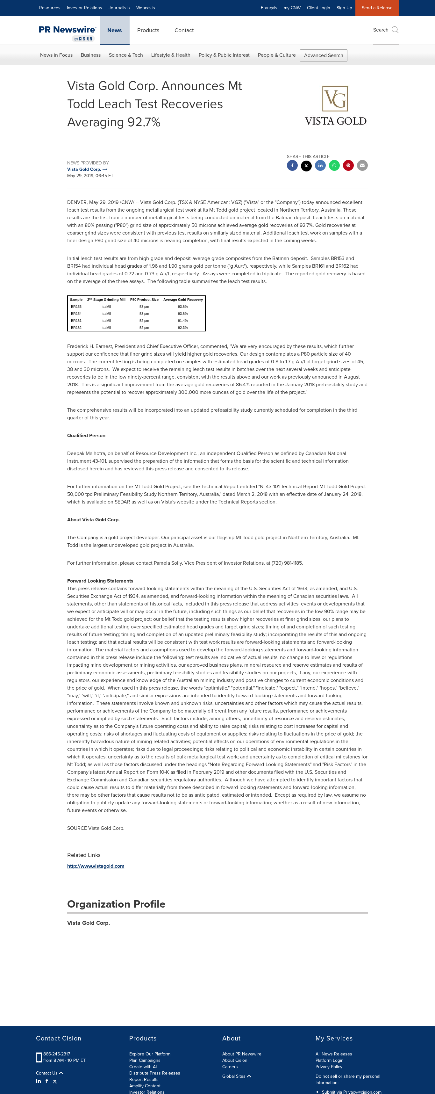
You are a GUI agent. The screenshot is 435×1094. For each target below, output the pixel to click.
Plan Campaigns (144, 1060)
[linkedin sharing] (320, 166)
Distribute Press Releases (154, 1073)
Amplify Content (144, 1086)
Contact (184, 30)
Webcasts (145, 7)
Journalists (119, 7)
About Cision (234, 1060)
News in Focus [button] (56, 55)
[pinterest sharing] (348, 166)
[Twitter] (55, 1081)
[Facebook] (47, 1081)
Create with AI (143, 1066)
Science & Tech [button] (126, 55)
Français (269, 7)
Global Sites (234, 1076)
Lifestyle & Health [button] (170, 55)
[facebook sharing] (292, 166)
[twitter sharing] (306, 167)
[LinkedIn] (39, 1081)
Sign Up (344, 7)
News (114, 30)
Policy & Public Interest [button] (224, 55)
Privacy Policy (329, 1066)
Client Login (318, 7)
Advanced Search (323, 55)
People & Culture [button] (277, 55)
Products (148, 30)
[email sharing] (362, 166)
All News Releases (334, 1054)
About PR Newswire (241, 1054)
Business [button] (91, 55)
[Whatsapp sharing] (334, 166)
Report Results (144, 1079)
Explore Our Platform (149, 1054)
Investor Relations (84, 7)
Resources (50, 7)
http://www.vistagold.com (96, 866)
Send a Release (377, 7)
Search (381, 29)
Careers (230, 1066)
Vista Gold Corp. (88, 923)
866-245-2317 (56, 1054)
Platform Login (330, 1060)
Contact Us (47, 1073)
